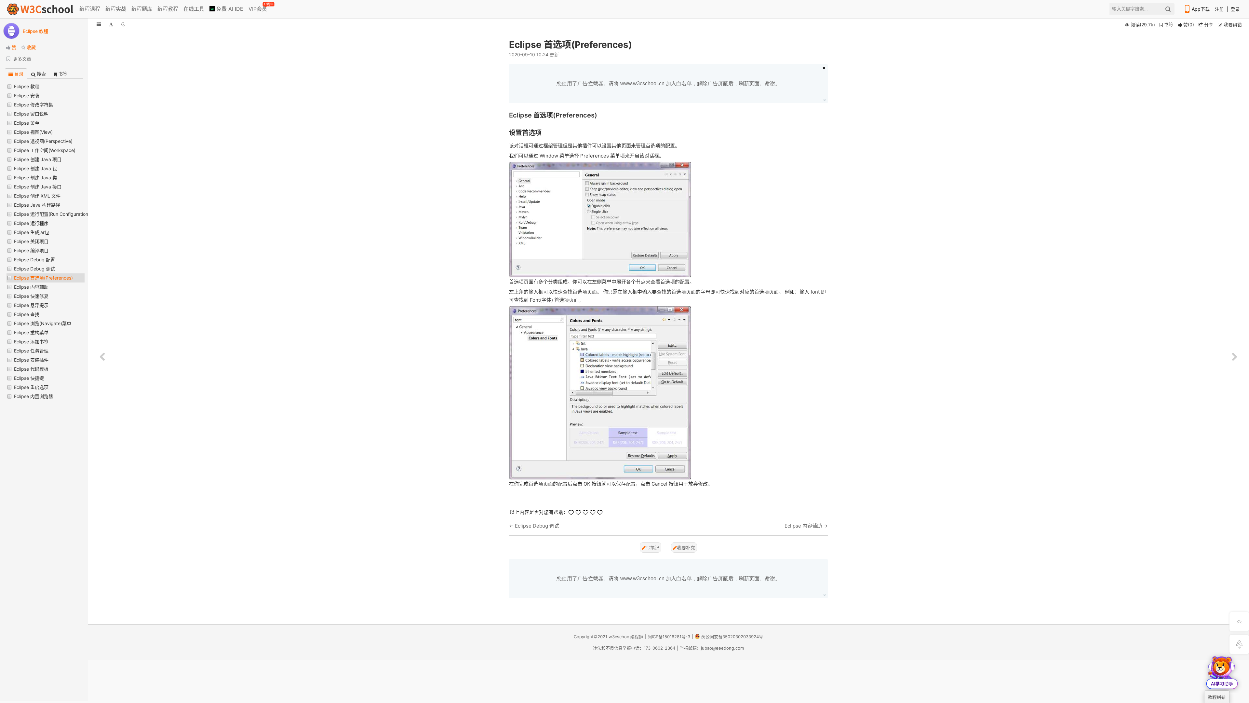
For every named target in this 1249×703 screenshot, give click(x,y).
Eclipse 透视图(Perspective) (43, 141)
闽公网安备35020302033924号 (732, 636)
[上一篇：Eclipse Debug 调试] (102, 357)
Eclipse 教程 (26, 86)
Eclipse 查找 (26, 314)
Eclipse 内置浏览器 (33, 396)
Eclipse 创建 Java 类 (35, 177)
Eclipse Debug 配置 (34, 259)
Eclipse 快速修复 (31, 296)
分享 (1208, 24)
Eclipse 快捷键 (29, 378)
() (1188, 24)
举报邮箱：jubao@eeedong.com (712, 648)
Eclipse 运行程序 (31, 223)
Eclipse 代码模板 (31, 369)
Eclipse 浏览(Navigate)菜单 (42, 323)
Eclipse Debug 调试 (34, 268)
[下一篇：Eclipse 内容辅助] (1234, 357)
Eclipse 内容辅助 (31, 287)
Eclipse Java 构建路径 (37, 205)
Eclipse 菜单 (26, 123)
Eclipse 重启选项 (31, 387)
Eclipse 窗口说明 (31, 114)
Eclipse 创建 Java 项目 (37, 159)
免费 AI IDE (229, 9)
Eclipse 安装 (26, 95)
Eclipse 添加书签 (31, 341)
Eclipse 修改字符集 (33, 104)
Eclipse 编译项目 (31, 250)
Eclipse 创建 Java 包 (35, 168)
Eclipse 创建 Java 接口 (37, 186)
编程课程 (89, 9)
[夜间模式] (123, 24)
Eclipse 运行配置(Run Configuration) (52, 214)
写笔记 (652, 547)
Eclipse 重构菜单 (31, 332)
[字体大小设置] (111, 24)
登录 (1235, 9)
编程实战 (115, 9)
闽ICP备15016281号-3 (669, 636)
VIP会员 (258, 7)
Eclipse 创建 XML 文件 (37, 196)
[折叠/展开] (98, 24)
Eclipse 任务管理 (31, 350)
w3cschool (619, 636)
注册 (1219, 9)
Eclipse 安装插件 (31, 360)
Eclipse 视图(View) (33, 132)
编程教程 (167, 9)
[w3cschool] (40, 9)
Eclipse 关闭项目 (31, 241)
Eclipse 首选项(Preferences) (43, 278)
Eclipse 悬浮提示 (31, 305)
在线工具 (193, 9)
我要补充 (686, 547)
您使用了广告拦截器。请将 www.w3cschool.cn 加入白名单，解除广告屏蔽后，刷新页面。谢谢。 (668, 83)
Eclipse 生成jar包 (31, 232)
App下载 (1201, 9)
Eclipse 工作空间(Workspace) (44, 150)
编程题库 (141, 9)
